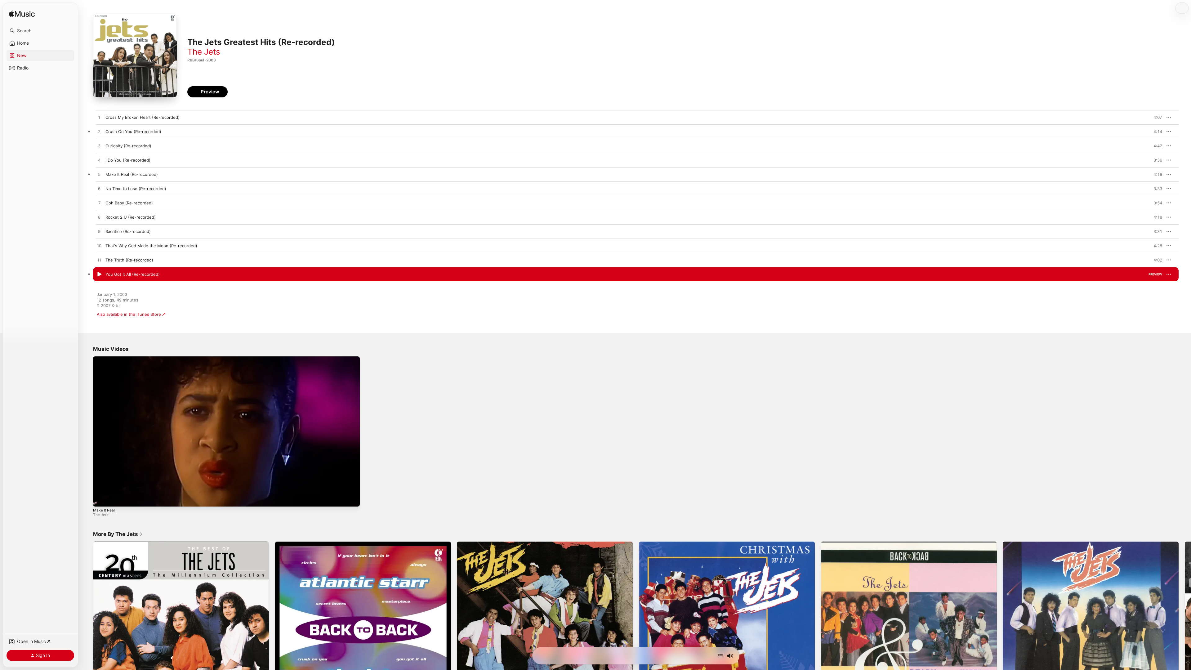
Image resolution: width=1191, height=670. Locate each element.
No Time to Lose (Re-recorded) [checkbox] (135, 188)
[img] (22, 14)
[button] (40, 30)
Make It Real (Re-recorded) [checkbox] (131, 174)
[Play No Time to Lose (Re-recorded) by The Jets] (99, 189)
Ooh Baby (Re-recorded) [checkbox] (129, 202)
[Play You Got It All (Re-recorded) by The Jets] (99, 274)
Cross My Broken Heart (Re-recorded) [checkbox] (142, 117)
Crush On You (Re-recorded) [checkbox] (133, 131)
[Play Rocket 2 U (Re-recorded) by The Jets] (99, 217)
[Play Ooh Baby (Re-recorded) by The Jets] (99, 203)
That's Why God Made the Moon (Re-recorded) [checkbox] (151, 245)
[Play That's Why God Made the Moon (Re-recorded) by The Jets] (99, 246)
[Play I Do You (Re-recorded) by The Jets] (99, 160)
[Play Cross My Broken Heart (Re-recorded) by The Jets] (99, 117)
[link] (118, 534)
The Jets (203, 51)
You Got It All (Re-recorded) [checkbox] (132, 274)
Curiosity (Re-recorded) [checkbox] (128, 145)
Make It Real (104, 510)
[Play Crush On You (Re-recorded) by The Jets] (99, 132)
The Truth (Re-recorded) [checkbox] (129, 259)
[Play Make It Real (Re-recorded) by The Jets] (99, 174)
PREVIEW (1155, 117)
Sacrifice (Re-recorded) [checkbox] (128, 231)
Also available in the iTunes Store (129, 314)
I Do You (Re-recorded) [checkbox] (127, 160)
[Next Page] (1184, 630)
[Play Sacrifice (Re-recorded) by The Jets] (99, 231)
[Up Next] (720, 655)
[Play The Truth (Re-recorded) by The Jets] (99, 260)
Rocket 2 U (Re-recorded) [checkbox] (130, 217)
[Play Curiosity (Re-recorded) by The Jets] (99, 146)
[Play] (100, 498)
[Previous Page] (87, 630)
